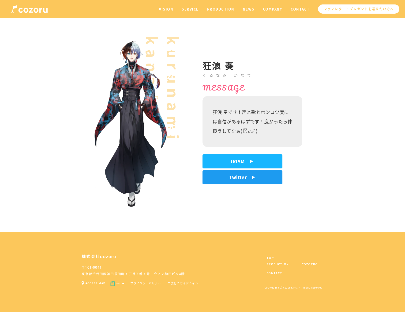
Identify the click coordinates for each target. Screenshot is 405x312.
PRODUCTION (220, 9)
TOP (270, 257)
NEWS (249, 9)
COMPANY (272, 9)
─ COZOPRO (307, 264)
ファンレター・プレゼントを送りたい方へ (359, 8)
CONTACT (300, 9)
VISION (166, 9)
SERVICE (190, 9)
